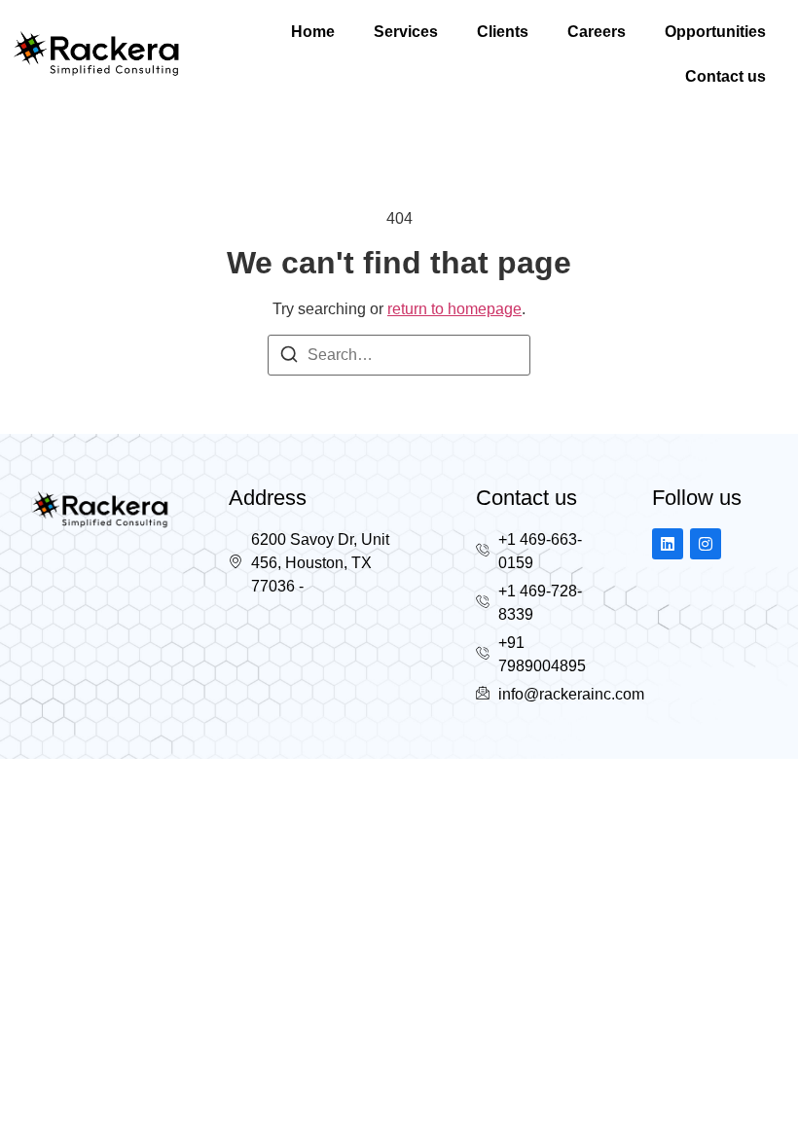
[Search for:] (399, 355)
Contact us (725, 76)
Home (313, 31)
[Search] (289, 357)
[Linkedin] (667, 543)
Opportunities (715, 31)
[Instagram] (705, 543)
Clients (502, 31)
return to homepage (454, 309)
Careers (596, 31)
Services (406, 31)
